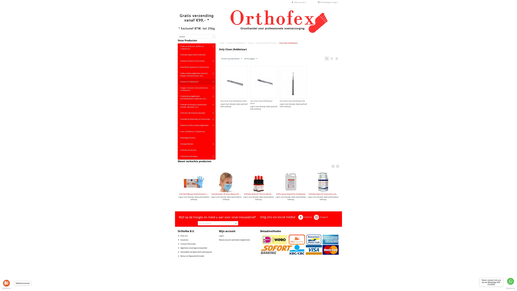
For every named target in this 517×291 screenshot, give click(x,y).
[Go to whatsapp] (510, 281)
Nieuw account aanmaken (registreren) (234, 240)
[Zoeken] (213, 37)
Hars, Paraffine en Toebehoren (192, 131)
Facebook (308, 217)
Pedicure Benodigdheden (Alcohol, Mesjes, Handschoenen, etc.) (194, 74)
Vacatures (184, 240)
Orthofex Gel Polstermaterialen (192, 113)
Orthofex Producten (188, 150)
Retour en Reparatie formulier (192, 256)
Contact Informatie (188, 244)
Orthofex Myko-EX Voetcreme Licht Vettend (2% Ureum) (323, 194)
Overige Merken (186, 144)
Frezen (250, 43)
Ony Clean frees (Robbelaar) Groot (261, 102)
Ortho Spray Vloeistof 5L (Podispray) (290, 194)
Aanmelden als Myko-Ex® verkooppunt (196, 252)
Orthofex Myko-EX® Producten (193, 54)
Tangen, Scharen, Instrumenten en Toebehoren (194, 89)
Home (221, 43)
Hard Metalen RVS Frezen (266, 43)
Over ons (184, 236)
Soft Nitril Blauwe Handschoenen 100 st (193, 194)
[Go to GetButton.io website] (510, 288)
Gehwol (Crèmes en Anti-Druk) (192, 61)
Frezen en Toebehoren (189, 81)
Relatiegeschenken (187, 137)
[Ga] (236, 223)
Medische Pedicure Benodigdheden (194, 125)
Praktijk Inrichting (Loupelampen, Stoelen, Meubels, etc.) (193, 105)
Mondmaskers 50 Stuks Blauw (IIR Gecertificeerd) (226, 194)
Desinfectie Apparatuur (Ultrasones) (194, 67)
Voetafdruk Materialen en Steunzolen (195, 119)
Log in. (221, 236)
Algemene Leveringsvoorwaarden (193, 248)
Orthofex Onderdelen (189, 156)
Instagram (324, 217)
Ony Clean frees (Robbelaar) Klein (233, 101)
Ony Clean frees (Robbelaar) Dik (292, 101)
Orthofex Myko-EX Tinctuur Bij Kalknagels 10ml (258, 194)
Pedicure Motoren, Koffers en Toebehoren (192, 47)
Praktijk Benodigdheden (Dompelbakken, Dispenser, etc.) (193, 97)
